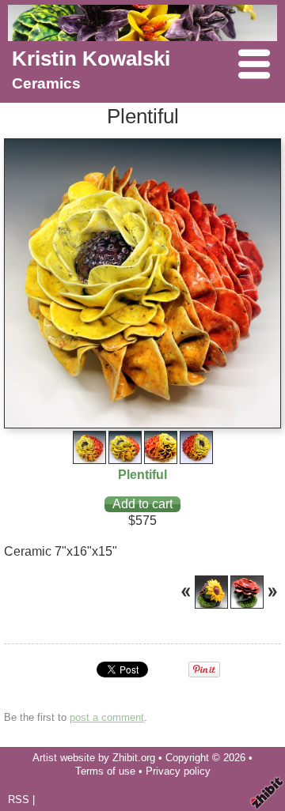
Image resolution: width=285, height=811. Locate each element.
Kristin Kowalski (91, 58)
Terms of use (105, 771)
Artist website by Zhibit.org (93, 758)
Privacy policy (178, 771)
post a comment (107, 717)
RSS (18, 799)
